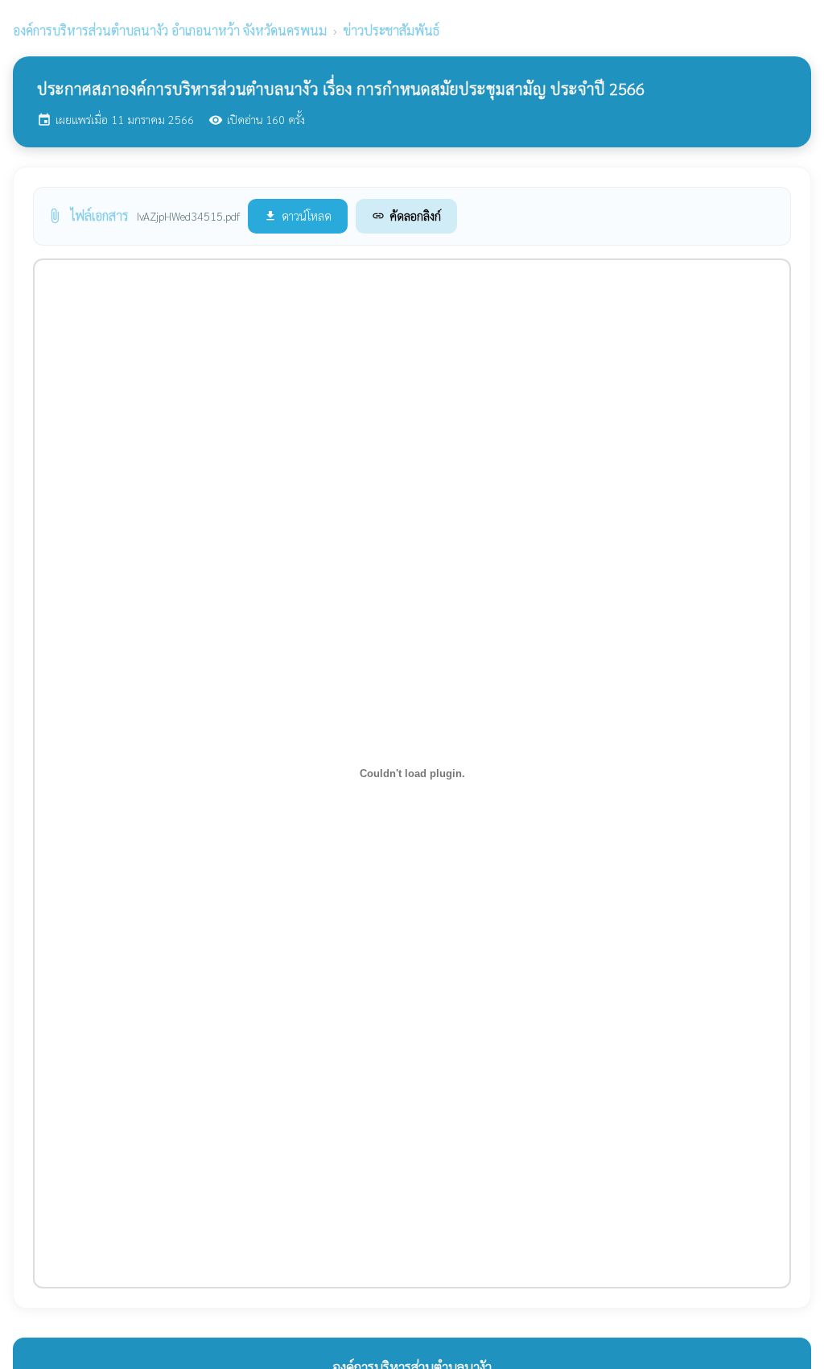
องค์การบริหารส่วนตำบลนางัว (170, 30)
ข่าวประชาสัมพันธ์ (391, 30)
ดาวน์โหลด (298, 215)
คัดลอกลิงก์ (406, 215)
